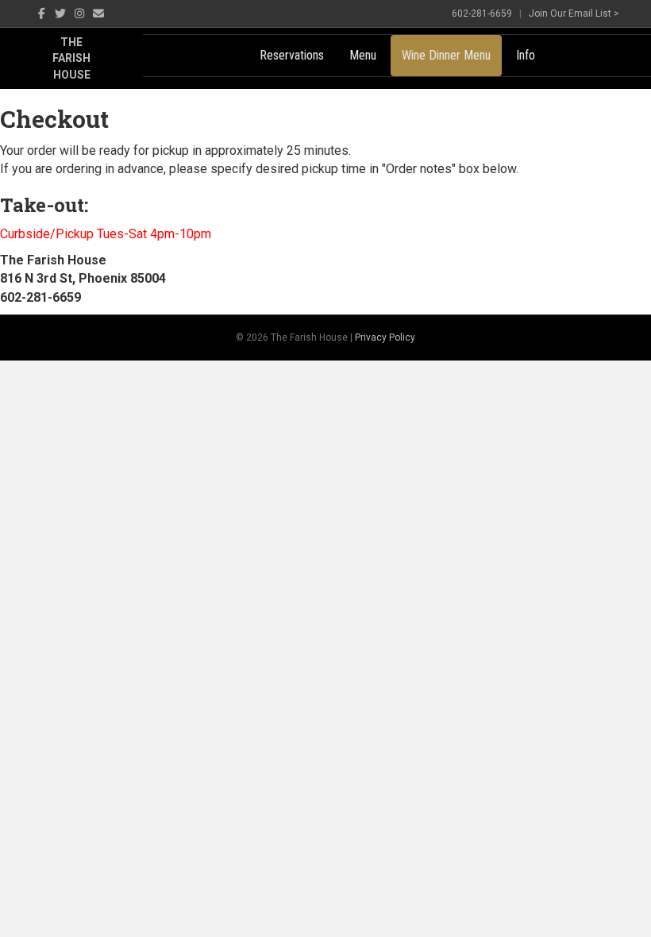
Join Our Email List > (574, 13)
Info (525, 55)
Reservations (292, 55)
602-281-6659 (482, 13)
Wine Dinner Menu (446, 55)
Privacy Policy (385, 337)
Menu (362, 55)
